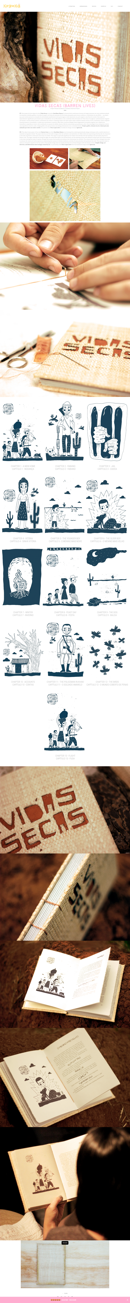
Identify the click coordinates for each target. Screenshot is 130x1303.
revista (94, 6)
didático (103, 6)
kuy (112, 6)
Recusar (72, 1300)
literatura (72, 6)
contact (120, 6)
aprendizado (83, 6)
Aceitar (65, 1300)
